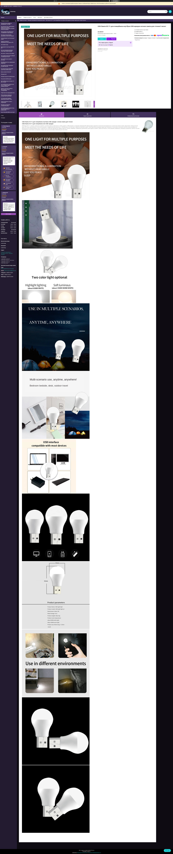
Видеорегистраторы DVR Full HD (7, 47)
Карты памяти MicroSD (6, 71)
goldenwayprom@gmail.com (10, 270)
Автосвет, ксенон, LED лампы (7, 53)
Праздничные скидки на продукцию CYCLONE (6, 24)
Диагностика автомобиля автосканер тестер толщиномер (6, 89)
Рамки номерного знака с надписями (6, 102)
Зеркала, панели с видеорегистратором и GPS (7, 42)
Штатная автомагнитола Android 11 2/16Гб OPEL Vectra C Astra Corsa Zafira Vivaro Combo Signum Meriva (9, 139)
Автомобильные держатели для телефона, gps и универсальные (7, 85)
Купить (101, 38)
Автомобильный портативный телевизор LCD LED (8, 56)
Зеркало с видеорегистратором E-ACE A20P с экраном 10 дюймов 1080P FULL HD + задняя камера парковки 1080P (9, 206)
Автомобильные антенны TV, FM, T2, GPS (7, 82)
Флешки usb (3, 74)
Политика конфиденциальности (94, 852)
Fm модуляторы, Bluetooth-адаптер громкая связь (7, 69)
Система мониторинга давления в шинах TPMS (6, 99)
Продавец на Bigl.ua (86, 851)
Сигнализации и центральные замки (7, 39)
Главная (19, 17)
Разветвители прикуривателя (7, 92)
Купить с (109, 38)
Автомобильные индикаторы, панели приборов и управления (7, 108)
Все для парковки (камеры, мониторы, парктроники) (7, 51)
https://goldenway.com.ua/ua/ (7, 268)
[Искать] (166, 11)
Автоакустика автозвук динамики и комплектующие (7, 35)
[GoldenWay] (5, 11)
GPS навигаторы (4, 44)
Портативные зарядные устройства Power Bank (6, 96)
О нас (34, 17)
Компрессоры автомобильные (8, 76)
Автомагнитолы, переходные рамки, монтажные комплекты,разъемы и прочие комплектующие (7, 28)
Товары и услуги (27, 17)
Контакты (40, 17)
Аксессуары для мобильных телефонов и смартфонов (7, 32)
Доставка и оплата (48, 17)
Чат (168, 850)
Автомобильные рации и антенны (6, 59)
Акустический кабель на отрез (8, 112)
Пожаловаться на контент (82, 852)
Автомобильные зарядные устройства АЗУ (7, 66)
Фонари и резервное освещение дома (36, 20)
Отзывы (3, 117)
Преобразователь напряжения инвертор (8, 63)
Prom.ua (92, 850)
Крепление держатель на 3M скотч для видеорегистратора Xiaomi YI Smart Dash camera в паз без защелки (9, 160)
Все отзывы (8, 213)
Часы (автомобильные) (6, 78)
